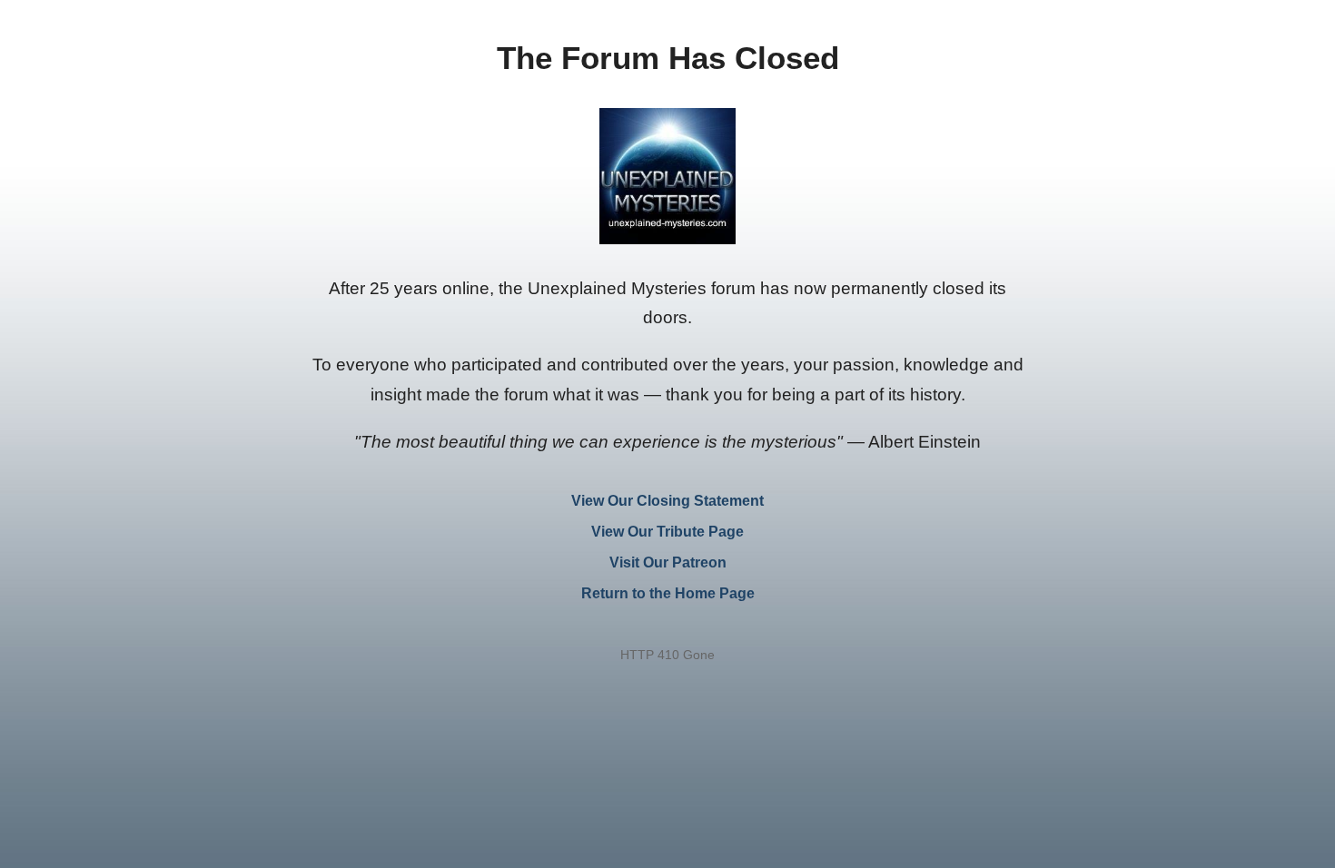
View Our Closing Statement (667, 500)
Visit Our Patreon (668, 562)
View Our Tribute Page (667, 531)
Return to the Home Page (668, 593)
